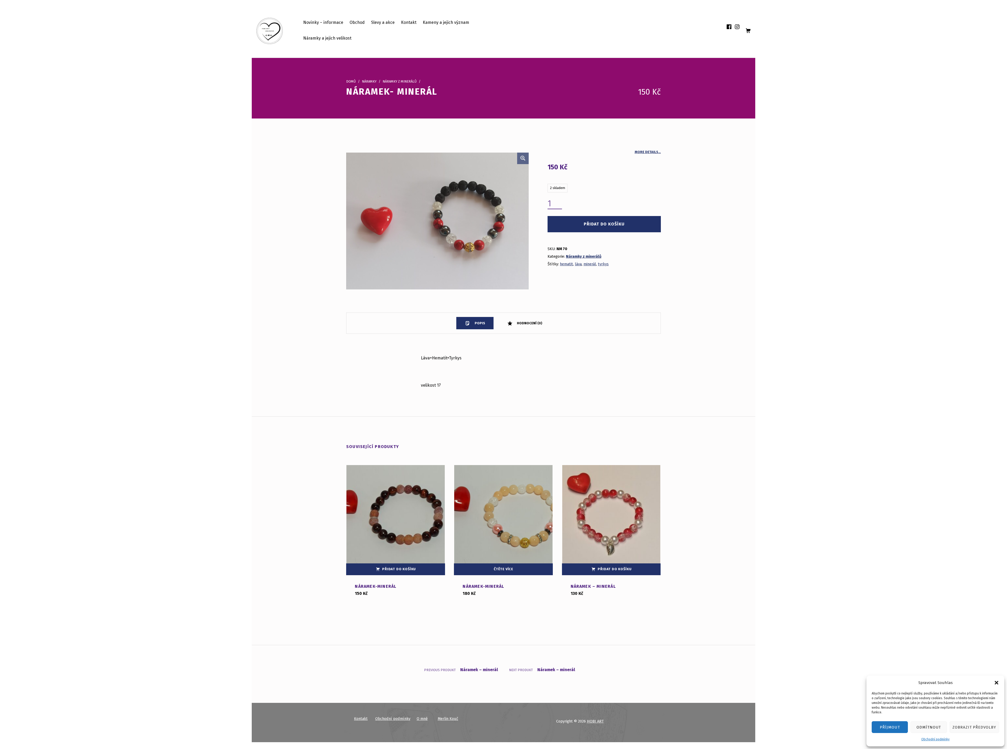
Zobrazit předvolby (974, 727)
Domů (351, 81)
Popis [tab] (479, 323)
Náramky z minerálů (400, 81)
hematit (566, 264)
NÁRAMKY (369, 81)
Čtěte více (503, 569)
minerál (589, 264)
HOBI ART (595, 721)
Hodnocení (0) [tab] (529, 323)
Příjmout (890, 727)
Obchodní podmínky (935, 739)
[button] (996, 682)
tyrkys (603, 264)
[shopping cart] (748, 31)
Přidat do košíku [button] (399, 569)
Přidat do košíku (604, 224)
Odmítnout (929, 727)
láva (578, 264)
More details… (648, 152)
